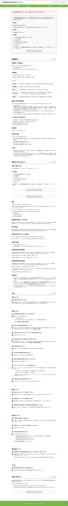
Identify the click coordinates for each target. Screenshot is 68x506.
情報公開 (40, 150)
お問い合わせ (50, 5)
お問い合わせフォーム (32, 470)
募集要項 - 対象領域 (37, 328)
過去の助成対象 (60, 5)
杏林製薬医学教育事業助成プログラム (12, 2)
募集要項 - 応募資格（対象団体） (23, 321)
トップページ (7, 5)
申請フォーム (37, 27)
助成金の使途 (21, 441)
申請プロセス (29, 5)
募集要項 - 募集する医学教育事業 (35, 342)
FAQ (39, 5)
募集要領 (18, 5)
